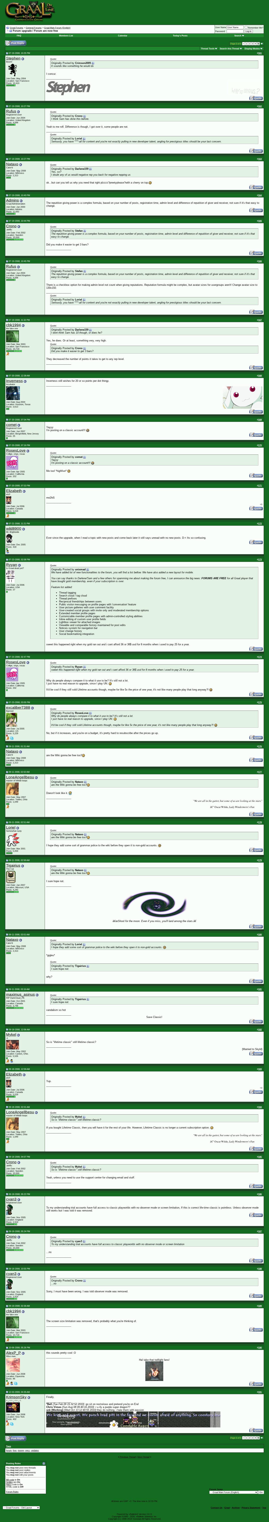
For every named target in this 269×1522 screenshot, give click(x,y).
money (21, 1450)
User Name (220, 27)
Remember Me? (255, 28)
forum (9, 1450)
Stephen (13, 58)
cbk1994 (13, 325)
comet (11, 425)
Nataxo (12, 164)
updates (35, 1450)
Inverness (14, 381)
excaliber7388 (18, 707)
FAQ (19, 35)
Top (264, 1507)
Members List (66, 35)
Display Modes (252, 48)
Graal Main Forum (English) (57, 28)
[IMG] (8, 1484)
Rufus (11, 111)
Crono (11, 226)
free (15, 1450)
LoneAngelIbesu (20, 777)
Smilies (9, 1482)
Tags (8, 1446)
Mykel (11, 1034)
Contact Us (216, 1507)
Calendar (122, 35)
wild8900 (13, 528)
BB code (10, 1480)
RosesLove (16, 450)
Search (237, 35)
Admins (12, 200)
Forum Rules (12, 1492)
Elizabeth (14, 491)
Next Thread (143, 1457)
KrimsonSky (16, 1397)
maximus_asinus (20, 994)
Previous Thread (128, 1457)
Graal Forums (16, 28)
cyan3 (11, 1199)
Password (220, 31)
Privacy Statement (251, 1507)
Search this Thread (229, 48)
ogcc (27, 1450)
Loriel (10, 827)
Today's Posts (180, 35)
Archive (236, 1507)
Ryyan (11, 565)
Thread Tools (207, 48)
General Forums (34, 28)
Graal (227, 1507)
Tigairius (13, 865)
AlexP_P (13, 1353)
